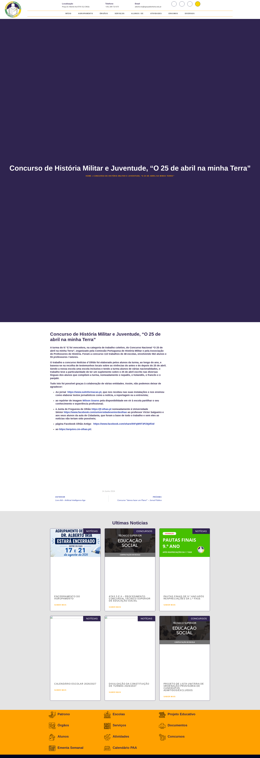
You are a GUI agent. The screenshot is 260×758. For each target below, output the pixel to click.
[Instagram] (181, 3)
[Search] (197, 3)
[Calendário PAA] (107, 748)
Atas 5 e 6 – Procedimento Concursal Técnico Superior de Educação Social (129, 598)
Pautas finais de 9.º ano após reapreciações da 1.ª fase (184, 597)
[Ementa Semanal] (52, 748)
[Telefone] (101, 4)
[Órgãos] (52, 726)
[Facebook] (174, 3)
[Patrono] (52, 714)
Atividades (156, 13)
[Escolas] (107, 714)
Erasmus (173, 13)
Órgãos (104, 13)
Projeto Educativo (181, 714)
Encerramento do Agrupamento (67, 597)
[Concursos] (162, 737)
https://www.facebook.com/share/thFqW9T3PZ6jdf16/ (124, 423)
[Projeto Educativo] (162, 714)
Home (88, 176)
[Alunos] (52, 737)
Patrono (64, 714)
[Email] (131, 4)
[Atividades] (107, 737)
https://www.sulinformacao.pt (84, 392)
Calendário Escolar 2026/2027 (75, 684)
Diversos (190, 13)
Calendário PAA (125, 747)
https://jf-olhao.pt (101, 409)
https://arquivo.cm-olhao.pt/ (75, 429)
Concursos (176, 736)
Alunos (63, 736)
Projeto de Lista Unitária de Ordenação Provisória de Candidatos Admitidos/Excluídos (184, 687)
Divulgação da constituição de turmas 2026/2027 (129, 685)
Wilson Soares (90, 400)
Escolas (119, 714)
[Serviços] (107, 726)
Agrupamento (85, 13)
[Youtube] (189, 3)
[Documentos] (162, 726)
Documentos (177, 725)
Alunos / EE (137, 13)
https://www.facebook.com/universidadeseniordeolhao (95, 412)
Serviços (119, 13)
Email (137, 4)
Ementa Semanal (70, 747)
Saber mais (60, 605)
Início (68, 13)
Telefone (109, 4)
